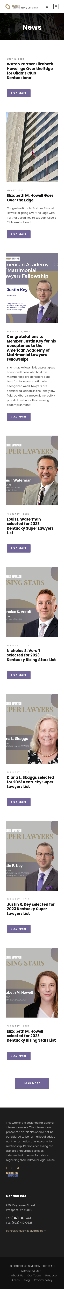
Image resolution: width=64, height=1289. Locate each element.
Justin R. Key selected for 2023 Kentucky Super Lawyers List (31, 909)
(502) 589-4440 (22, 1218)
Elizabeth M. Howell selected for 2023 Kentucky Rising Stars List (31, 1036)
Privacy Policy (43, 1280)
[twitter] (18, 1168)
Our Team (34, 1275)
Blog (27, 1280)
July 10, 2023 (15, 58)
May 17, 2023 (15, 190)
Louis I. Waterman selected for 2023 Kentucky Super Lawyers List (30, 526)
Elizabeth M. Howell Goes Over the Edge (30, 198)
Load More (32, 1083)
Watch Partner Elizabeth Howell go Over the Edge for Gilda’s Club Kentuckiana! (30, 70)
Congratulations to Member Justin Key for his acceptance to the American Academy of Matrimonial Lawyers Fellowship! (31, 348)
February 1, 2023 (18, 513)
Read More (19, 93)
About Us (17, 1275)
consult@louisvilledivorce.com (26, 1231)
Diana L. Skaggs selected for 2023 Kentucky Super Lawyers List (30, 782)
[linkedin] (12, 1168)
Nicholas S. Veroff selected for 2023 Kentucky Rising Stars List (31, 655)
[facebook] (7, 1168)
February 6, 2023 (18, 331)
